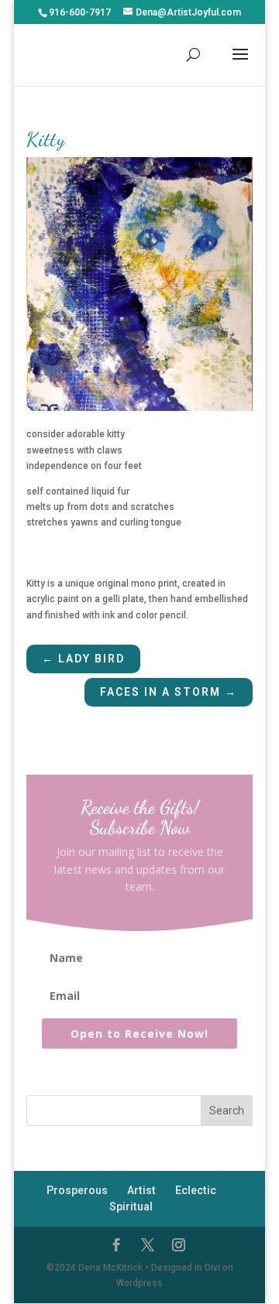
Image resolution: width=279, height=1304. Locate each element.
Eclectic (195, 1190)
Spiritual (131, 1206)
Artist (141, 1190)
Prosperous (77, 1190)
